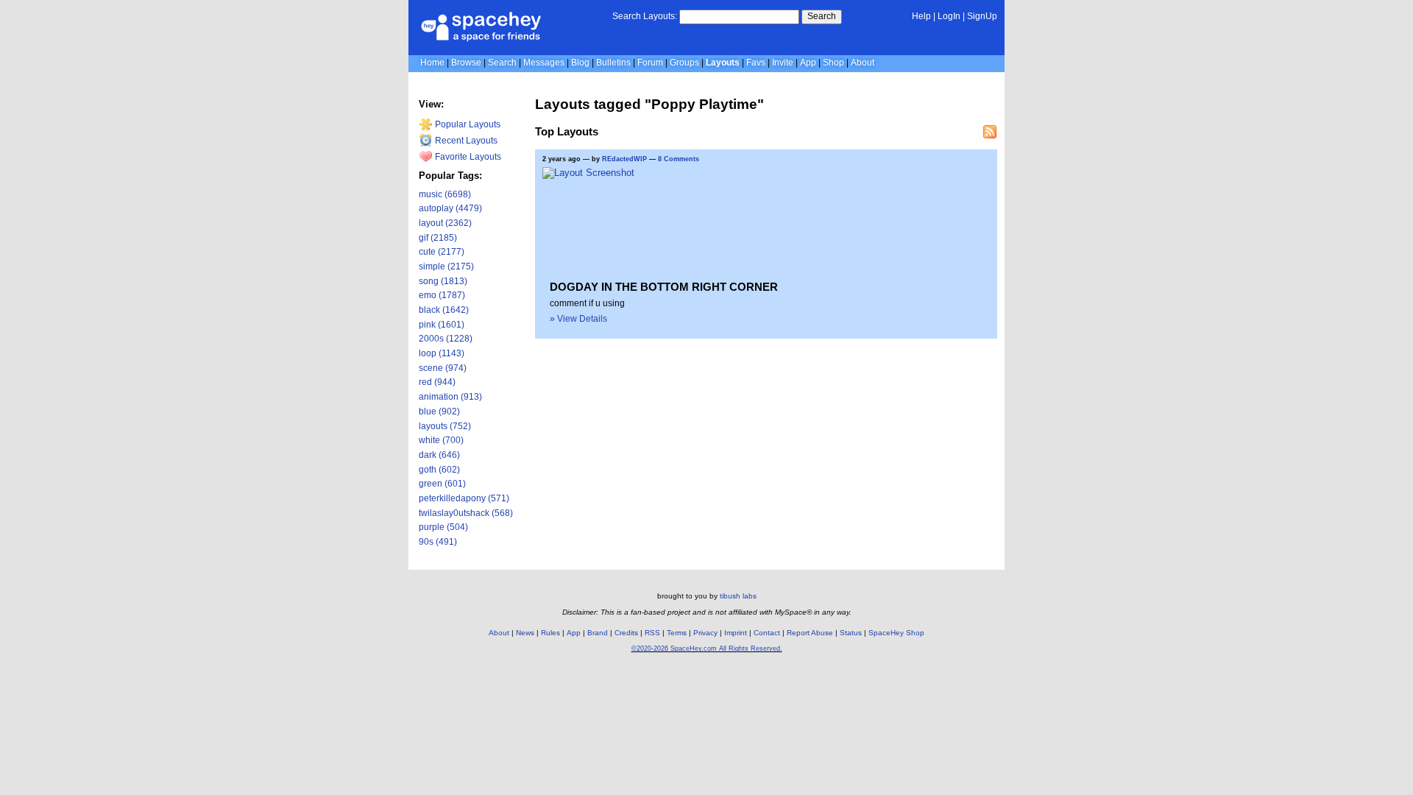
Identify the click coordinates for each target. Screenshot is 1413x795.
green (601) (442, 483)
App (808, 62)
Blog (580, 62)
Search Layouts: (644, 16)
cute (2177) (441, 252)
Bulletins (613, 62)
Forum (650, 62)
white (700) (441, 440)
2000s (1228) (445, 338)
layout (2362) (445, 223)
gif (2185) (438, 238)
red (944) (437, 382)
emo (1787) (442, 295)
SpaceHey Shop (896, 633)
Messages (543, 62)
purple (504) (443, 527)
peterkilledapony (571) (464, 498)
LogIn (949, 16)
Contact (767, 633)
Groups (684, 62)
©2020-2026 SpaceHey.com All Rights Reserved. (706, 648)
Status (851, 633)
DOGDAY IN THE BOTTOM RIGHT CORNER (664, 286)
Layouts (723, 62)
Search (821, 16)
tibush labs (738, 596)
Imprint (735, 633)
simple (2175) (446, 266)
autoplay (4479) (450, 208)
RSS (652, 633)
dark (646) (439, 455)
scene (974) (443, 368)
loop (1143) (441, 353)
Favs (755, 62)
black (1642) (444, 310)
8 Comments (678, 159)
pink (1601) (441, 324)
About (862, 62)
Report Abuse (810, 633)
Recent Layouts (465, 140)
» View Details (578, 319)
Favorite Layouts (467, 157)
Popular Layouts (466, 124)
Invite (782, 62)
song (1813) (443, 281)
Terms (677, 633)
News (525, 633)
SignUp (982, 16)
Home (432, 62)
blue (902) (439, 411)
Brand (597, 633)
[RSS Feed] (989, 131)
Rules (550, 633)
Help (921, 16)
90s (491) (438, 542)
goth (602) (439, 469)
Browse (466, 62)
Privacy (705, 633)
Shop (833, 62)
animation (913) (450, 397)
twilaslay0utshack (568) (466, 513)
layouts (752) (445, 426)
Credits (626, 633)
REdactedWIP (624, 159)
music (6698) (445, 194)
